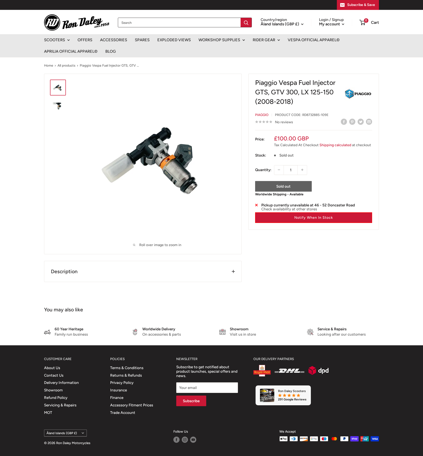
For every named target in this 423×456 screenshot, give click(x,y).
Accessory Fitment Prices (131, 405)
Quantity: (263, 169)
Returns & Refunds (126, 375)
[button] (313, 217)
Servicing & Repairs (60, 405)
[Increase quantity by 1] (302, 169)
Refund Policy (55, 397)
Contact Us (53, 375)
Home (48, 65)
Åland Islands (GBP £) (61, 433)
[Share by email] (369, 121)
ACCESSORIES (113, 39)
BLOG (110, 51)
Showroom (53, 390)
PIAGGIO (262, 115)
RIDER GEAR (264, 39)
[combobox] (179, 22)
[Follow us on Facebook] (176, 439)
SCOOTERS (54, 39)
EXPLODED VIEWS (174, 39)
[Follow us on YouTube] (193, 439)
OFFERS (85, 39)
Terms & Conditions (126, 368)
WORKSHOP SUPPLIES (219, 39)
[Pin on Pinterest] (352, 121)
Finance (116, 397)
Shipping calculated (335, 145)
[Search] (246, 22)
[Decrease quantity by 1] (279, 169)
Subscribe (191, 401)
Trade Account (122, 412)
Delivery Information (61, 382)
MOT (48, 412)
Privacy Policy (122, 382)
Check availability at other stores (289, 209)
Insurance (118, 390)
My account (330, 23)
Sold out (283, 186)
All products (66, 65)
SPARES (142, 39)
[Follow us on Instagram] (185, 439)
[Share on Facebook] (344, 121)
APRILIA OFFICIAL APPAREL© (71, 51)
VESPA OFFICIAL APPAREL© (314, 39)
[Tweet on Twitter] (361, 121)
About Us (52, 368)
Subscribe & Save (361, 5)
